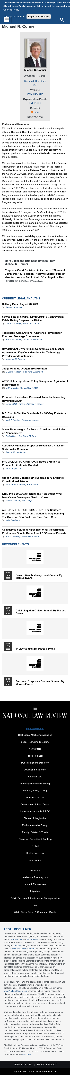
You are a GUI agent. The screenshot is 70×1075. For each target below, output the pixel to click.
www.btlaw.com (35, 93)
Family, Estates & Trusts (35, 832)
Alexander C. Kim (31, 323)
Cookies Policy (11, 9)
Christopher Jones (30, 420)
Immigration (35, 860)
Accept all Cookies (14, 16)
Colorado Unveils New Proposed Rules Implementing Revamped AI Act (33, 399)
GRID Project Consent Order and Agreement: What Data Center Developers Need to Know (32, 495)
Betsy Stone (32, 484)
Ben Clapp (27, 501)
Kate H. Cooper (13, 501)
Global (35, 846)
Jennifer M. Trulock (27, 436)
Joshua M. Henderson (16, 452)
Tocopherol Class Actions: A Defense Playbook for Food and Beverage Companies (32, 334)
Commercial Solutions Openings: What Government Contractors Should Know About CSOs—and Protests (34, 531)
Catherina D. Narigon (33, 372)
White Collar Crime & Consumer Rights (35, 912)
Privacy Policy (33, 939)
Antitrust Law (35, 776)
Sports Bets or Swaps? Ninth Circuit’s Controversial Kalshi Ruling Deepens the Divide (33, 318)
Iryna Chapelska (13, 468)
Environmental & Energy (35, 825)
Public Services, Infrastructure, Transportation (35, 898)
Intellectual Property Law (35, 877)
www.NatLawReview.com (23, 948)
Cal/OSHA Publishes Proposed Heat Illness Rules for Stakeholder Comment (33, 447)
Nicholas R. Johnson (15, 484)
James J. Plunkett (14, 307)
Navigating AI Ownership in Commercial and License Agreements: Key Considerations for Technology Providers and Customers (33, 352)
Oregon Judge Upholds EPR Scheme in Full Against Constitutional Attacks (33, 479)
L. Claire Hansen (13, 372)
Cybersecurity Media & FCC (35, 811)
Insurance (35, 870)
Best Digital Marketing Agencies (35, 735)
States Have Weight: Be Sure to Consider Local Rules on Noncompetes (33, 431)
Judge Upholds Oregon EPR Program (24, 368)
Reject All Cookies (38, 16)
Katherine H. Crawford (16, 359)
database (17, 945)
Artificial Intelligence (35, 769)
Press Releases (35, 755)
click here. (27, 1054)
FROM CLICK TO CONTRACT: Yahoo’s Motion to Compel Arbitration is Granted (31, 463)
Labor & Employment (35, 884)
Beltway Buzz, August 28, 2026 (20, 304)
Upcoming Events (15, 544)
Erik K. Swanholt (13, 339)
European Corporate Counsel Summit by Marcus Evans (40, 683)
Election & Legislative (35, 818)
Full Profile (35, 102)
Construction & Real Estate (35, 804)
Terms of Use (16, 939)
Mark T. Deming (13, 420)
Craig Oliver (11, 436)
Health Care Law (35, 853)
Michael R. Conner (35, 70)
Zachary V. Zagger (35, 404)
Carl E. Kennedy (13, 323)
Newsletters (35, 748)
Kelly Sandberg (13, 520)
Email (36, 112)
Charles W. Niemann (32, 339)
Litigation (35, 891)
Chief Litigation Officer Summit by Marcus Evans (41, 612)
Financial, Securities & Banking (35, 839)
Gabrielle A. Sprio (30, 536)
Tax (35, 905)
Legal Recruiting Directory (35, 741)
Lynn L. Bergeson (14, 388)
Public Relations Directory (35, 762)
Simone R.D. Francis (15, 404)
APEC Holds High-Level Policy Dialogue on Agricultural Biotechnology (35, 383)
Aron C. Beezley (13, 536)
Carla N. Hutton (31, 388)
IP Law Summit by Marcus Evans (35, 648)
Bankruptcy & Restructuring (35, 783)
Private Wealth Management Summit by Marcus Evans (39, 576)
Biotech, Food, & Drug (35, 790)
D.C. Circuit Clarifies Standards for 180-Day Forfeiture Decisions (34, 415)
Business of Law (35, 797)
